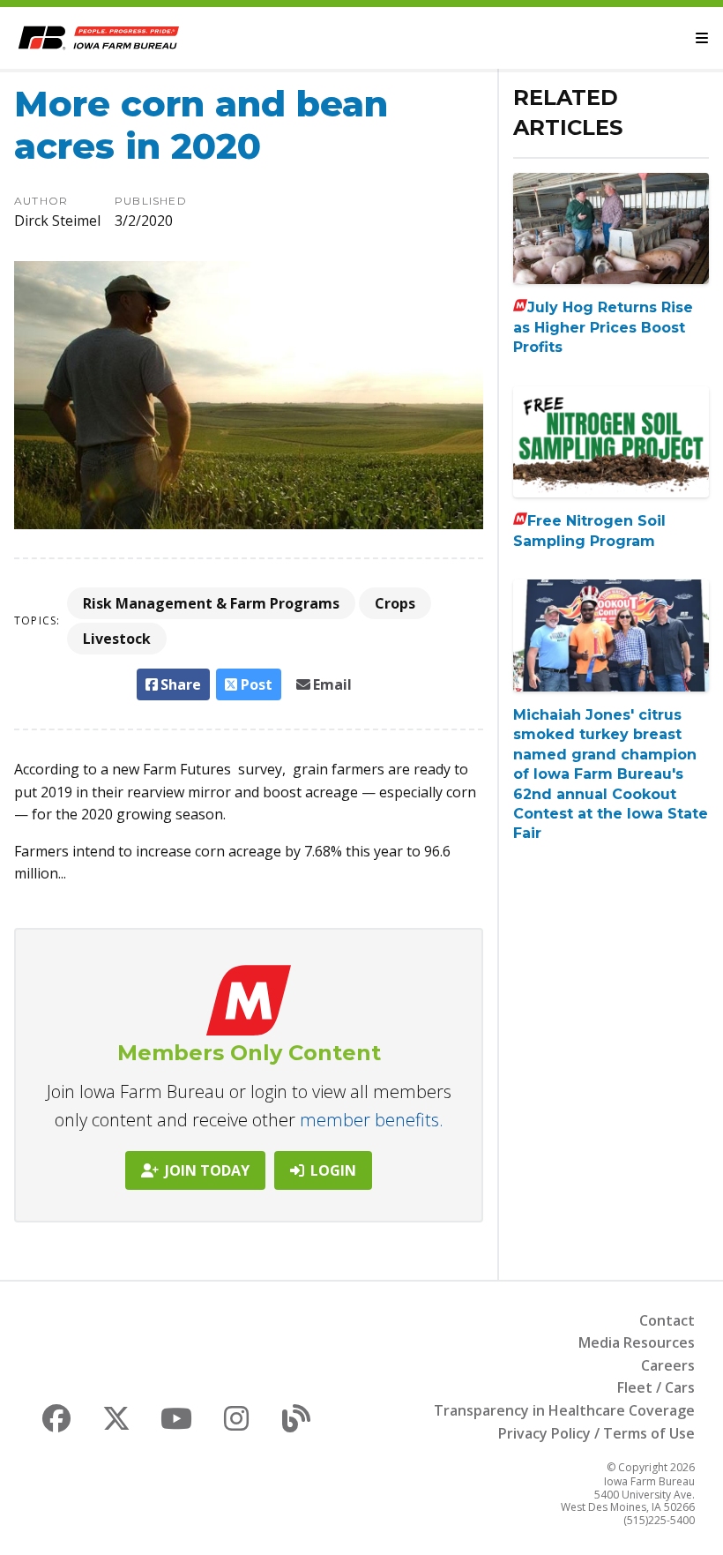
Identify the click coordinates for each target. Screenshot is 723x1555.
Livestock (117, 638)
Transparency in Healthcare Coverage (564, 1410)
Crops (395, 603)
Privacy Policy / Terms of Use (596, 1433)
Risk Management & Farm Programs (211, 603)
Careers (668, 1365)
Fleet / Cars (656, 1387)
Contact (667, 1320)
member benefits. (371, 1120)
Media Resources (636, 1342)
